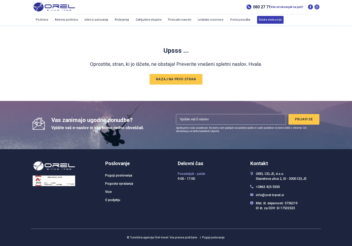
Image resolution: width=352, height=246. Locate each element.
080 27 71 (262, 6)
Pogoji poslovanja (212, 237)
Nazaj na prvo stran (176, 79)
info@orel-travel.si (270, 195)
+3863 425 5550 (268, 187)
